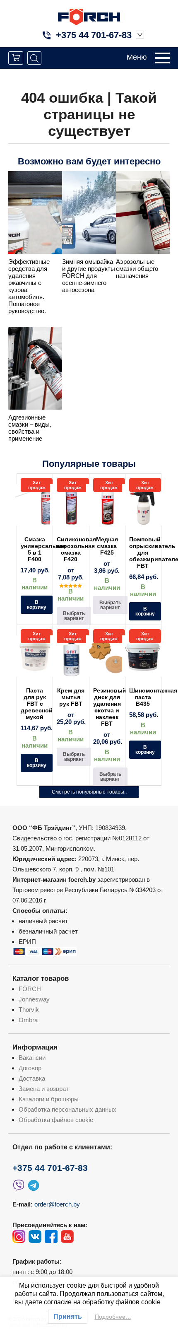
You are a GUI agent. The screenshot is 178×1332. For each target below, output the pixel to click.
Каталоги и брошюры (49, 1099)
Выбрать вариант (74, 615)
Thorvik (29, 1009)
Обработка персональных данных (67, 1109)
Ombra (28, 1019)
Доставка (32, 1078)
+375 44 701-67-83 (94, 35)
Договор (30, 1067)
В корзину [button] (36, 604)
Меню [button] (137, 57)
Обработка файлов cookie (56, 1119)
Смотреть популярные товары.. (89, 792)
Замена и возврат (44, 1088)
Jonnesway (34, 999)
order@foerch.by (57, 1204)
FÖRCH (30, 988)
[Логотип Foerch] (89, 16)
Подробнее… (113, 1316)
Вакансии (32, 1057)
